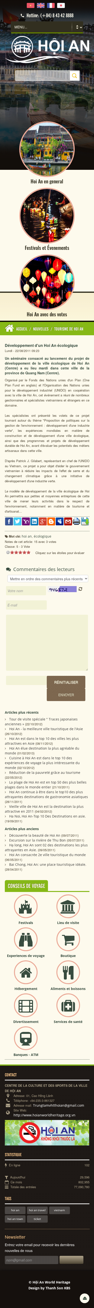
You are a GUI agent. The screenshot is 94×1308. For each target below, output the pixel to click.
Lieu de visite (68, 922)
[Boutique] (68, 943)
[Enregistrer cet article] (85, 521)
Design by (49, 1288)
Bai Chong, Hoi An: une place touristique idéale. (47, 864)
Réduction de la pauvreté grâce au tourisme (44, 772)
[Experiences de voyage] (26, 943)
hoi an (15, 1210)
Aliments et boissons (68, 988)
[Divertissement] (26, 1009)
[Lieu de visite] (68, 910)
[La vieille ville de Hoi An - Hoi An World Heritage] (47, 49)
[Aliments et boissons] (68, 976)
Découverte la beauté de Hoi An (34, 835)
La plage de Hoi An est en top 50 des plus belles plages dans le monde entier (46, 784)
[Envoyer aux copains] (68, 521)
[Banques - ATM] (26, 1042)
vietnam (59, 1210)
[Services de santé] (68, 1009)
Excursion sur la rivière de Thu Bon (37, 840)
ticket (37, 1219)
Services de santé (68, 1021)
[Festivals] (26, 910)
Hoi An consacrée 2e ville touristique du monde (47, 854)
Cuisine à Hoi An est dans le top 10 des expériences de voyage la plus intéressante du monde (42, 763)
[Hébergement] (26, 976)
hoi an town (15, 1219)
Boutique (68, 955)
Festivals (26, 922)
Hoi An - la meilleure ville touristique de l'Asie (46, 729)
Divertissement (26, 1021)
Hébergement (25, 988)
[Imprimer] (76, 520)
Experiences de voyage (26, 955)
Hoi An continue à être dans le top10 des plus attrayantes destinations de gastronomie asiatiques (46, 794)
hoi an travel (37, 1210)
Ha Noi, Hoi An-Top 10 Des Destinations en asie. (47, 816)
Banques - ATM (25, 1054)
